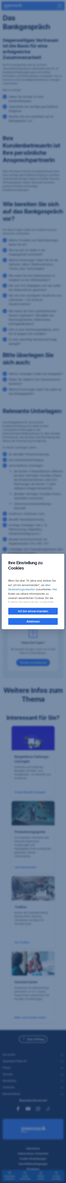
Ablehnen (33, 621)
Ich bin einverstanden (33, 611)
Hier (54, 589)
